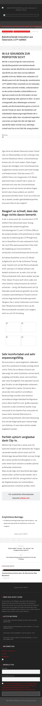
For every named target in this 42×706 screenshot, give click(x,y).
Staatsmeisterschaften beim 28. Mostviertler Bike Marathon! (20, 621)
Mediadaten (5, 656)
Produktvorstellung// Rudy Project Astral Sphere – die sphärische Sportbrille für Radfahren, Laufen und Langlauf (20, 523)
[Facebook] (20, 2)
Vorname (4, 668)
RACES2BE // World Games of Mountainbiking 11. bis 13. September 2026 (20, 638)
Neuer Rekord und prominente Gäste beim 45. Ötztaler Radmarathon (21, 627)
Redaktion (5, 33)
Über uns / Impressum (8, 651)
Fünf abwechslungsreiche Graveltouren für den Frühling (21, 557)
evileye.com (24, 497)
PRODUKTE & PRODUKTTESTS (22, 31)
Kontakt (4, 654)
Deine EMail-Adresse (8, 676)
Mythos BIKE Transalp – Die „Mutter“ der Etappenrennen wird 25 (21, 548)
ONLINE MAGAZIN (8, 31)
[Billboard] (21, 141)
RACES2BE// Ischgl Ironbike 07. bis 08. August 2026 (19, 633)
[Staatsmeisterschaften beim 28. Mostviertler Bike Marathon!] (21, 570)
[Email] (24, 2)
